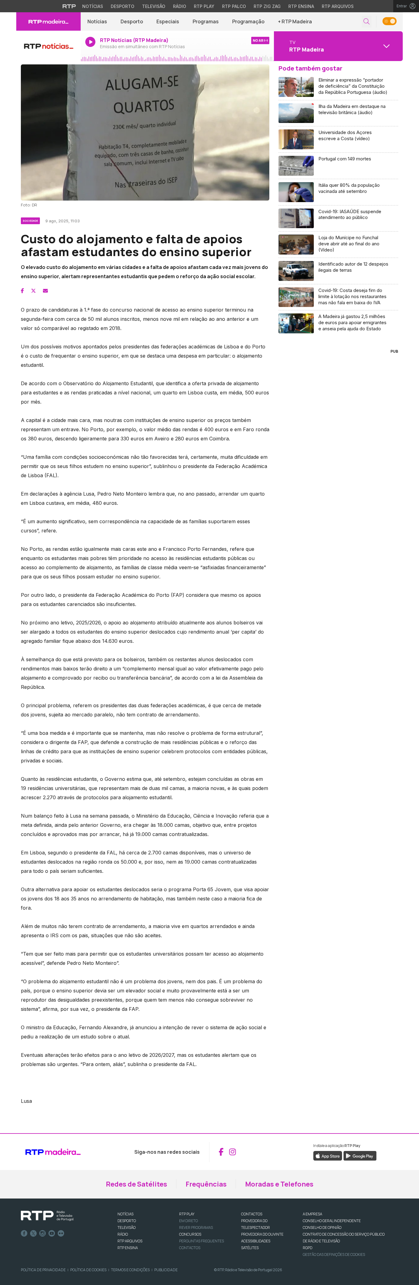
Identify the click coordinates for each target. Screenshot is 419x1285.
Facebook (24, 1233)
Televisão (153, 6)
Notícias (92, 6)
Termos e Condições (130, 1269)
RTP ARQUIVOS (129, 1241)
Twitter (33, 1233)
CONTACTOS (251, 1214)
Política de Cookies (88, 1269)
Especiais (167, 21)
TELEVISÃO (126, 1227)
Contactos (189, 1247)
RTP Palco (234, 6)
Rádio (179, 6)
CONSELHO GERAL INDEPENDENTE (332, 1220)
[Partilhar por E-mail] (45, 290)
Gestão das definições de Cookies (334, 1254)
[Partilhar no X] (33, 290)
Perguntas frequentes (201, 1241)
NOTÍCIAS (125, 1214)
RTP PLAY (186, 1214)
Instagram (42, 1233)
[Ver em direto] (48, 46)
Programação (248, 21)
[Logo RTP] (47, 1216)
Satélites (250, 1247)
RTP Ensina (301, 6)
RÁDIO (122, 1234)
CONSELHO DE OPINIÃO (322, 1227)
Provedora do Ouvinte (262, 1234)
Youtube (51, 1233)
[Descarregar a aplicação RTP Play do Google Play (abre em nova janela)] (360, 1155)
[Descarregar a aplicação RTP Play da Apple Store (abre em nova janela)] (327, 1155)
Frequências (206, 1184)
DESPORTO (126, 1220)
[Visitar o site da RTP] (69, 6)
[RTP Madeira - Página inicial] (48, 21)
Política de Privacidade (43, 1269)
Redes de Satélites (136, 1184)
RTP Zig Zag (267, 6)
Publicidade (166, 1269)
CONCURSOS (190, 1234)
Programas (206, 21)
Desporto (122, 6)
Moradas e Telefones (279, 1184)
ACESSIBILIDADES (255, 1241)
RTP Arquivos (338, 6)
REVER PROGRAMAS (196, 1227)
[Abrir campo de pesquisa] (366, 22)
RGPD (307, 1247)
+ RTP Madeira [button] (295, 21)
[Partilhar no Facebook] (22, 290)
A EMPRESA (312, 1214)
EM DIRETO (188, 1220)
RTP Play (204, 6)
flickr (61, 1233)
